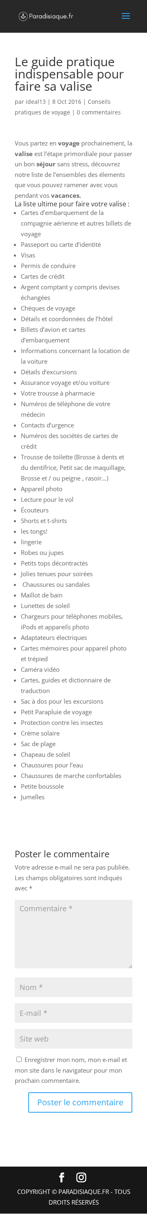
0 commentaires (99, 112)
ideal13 (36, 101)
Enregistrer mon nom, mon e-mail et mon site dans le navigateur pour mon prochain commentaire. (71, 1069)
